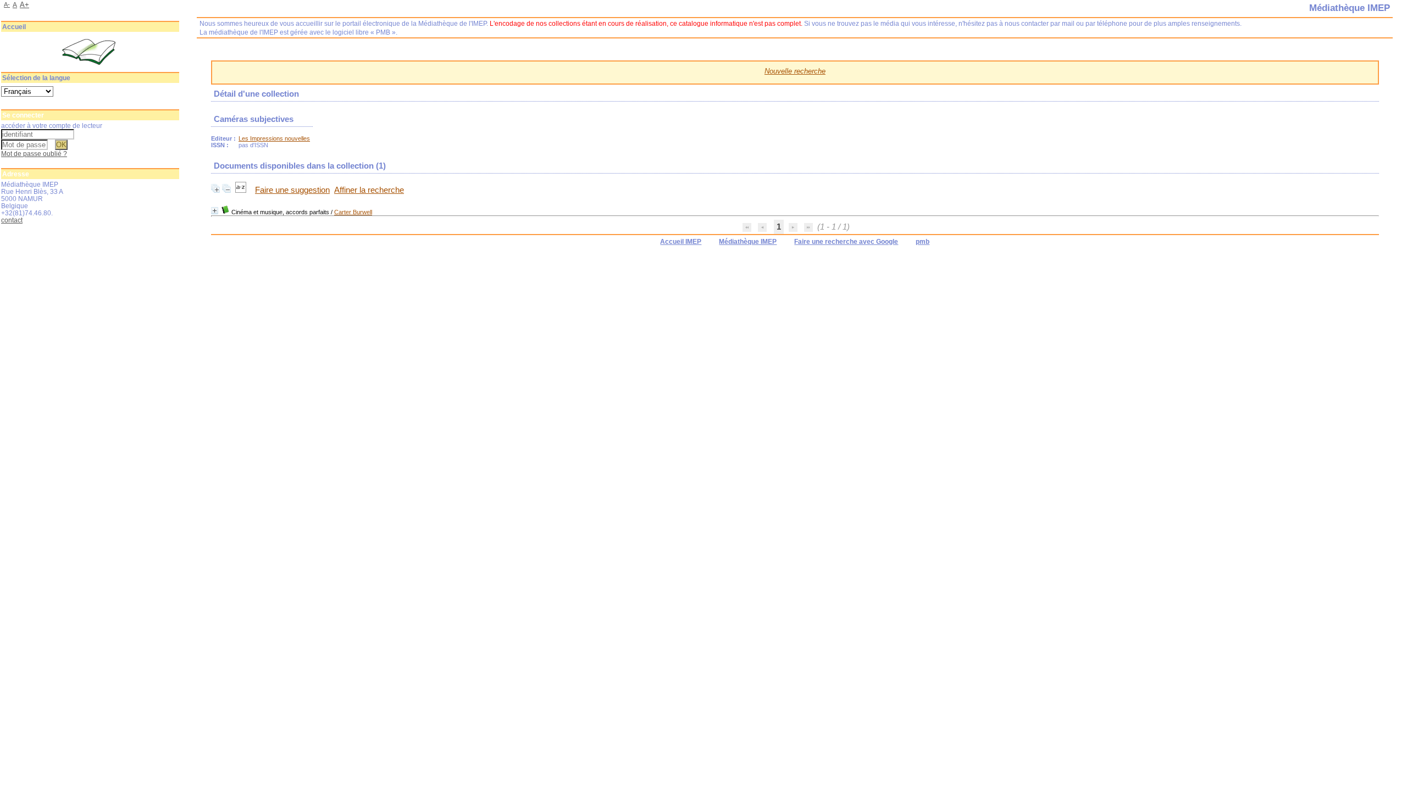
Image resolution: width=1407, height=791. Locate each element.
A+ (24, 5)
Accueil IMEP (680, 242)
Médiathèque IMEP (748, 242)
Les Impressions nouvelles (274, 138)
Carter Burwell (353, 212)
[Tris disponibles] (241, 190)
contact (12, 220)
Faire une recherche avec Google (846, 242)
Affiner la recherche (369, 190)
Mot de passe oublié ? (34, 153)
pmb (922, 242)
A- (7, 4)
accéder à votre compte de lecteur (51, 125)
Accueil (14, 27)
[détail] (214, 210)
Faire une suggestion (292, 190)
